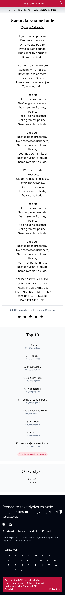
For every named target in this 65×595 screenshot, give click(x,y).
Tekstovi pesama (10, 537)
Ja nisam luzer (34, 377)
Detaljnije (9, 589)
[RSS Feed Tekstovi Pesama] (10, 524)
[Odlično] (42, 316)
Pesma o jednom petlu (34, 399)
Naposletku (34, 388)
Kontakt (46, 531)
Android (33, 531)
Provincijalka (34, 366)
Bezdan (34, 421)
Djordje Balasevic (32, 27)
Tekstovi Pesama (33, 3)
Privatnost (8, 531)
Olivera (34, 432)
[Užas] (20, 316)
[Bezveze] (26, 316)
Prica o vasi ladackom (34, 410)
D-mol (33, 344)
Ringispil (34, 355)
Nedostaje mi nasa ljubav (34, 443)
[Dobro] (37, 316)
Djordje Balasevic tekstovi (31, 454)
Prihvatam (54, 589)
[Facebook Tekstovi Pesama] (3, 524)
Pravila (22, 531)
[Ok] (31, 316)
